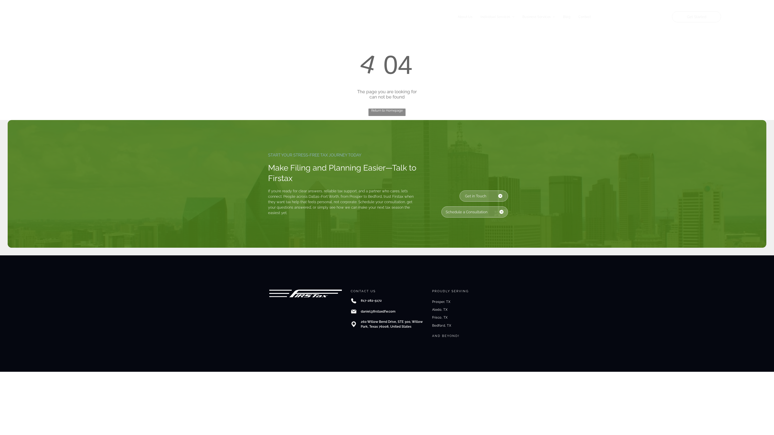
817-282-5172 (371, 300)
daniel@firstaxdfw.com (378, 311)
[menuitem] (465, 17)
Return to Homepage (387, 110)
